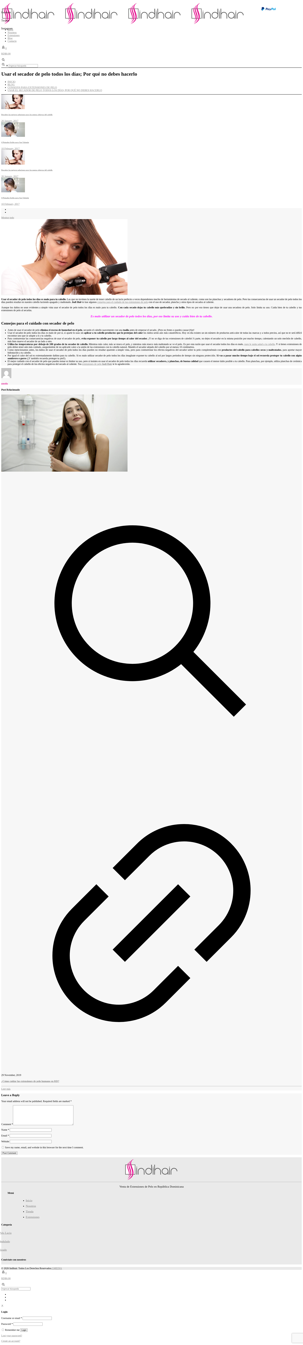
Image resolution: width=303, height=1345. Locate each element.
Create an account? (10, 1341)
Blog (11, 84)
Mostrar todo (7, 217)
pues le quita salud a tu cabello (259, 344)
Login (23, 1330)
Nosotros (31, 1206)
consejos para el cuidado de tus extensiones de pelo (122, 302)
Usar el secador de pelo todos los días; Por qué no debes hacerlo (55, 90)
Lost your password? (11, 1335)
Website (5, 1141)
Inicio (11, 81)
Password (7, 1324)
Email (5, 1135)
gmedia (4, 383)
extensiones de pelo (97, 364)
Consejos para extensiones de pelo (32, 87)
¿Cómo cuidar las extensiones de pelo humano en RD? (30, 1081)
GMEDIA (57, 1268)
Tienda (29, 1211)
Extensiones (32, 1217)
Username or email (11, 1318)
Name (5, 1129)
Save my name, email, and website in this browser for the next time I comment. (44, 1147)
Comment (7, 1124)
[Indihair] (125, 24)
